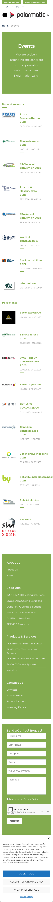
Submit (15, 821)
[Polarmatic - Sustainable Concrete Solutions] (27, 15)
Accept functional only (26, 881)
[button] (48, 838)
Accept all (26, 873)
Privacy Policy (26, 897)
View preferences (26, 889)
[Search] (48, 15)
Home (5, 26)
